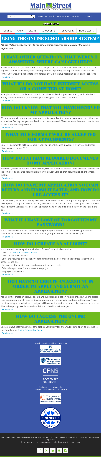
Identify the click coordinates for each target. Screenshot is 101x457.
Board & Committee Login (59, 16)
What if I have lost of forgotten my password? (50, 222)
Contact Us (42, 16)
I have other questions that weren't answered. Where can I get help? (50, 59)
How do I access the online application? (50, 319)
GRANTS (32, 31)
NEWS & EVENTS (86, 31)
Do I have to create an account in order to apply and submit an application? (50, 286)
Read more (7, 76)
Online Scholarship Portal (24, 252)
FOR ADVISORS (67, 31)
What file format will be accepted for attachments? (50, 137)
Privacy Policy (75, 442)
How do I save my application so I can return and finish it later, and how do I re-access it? (50, 190)
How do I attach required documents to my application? (50, 160)
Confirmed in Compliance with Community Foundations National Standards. (50, 388)
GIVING (20, 31)
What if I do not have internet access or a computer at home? (50, 86)
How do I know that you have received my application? (50, 110)
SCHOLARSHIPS (48, 31)
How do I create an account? (50, 243)
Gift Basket (75, 16)
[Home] (51, 6)
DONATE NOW (50, 23)
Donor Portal (87, 16)
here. (89, 67)
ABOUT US (7, 31)
